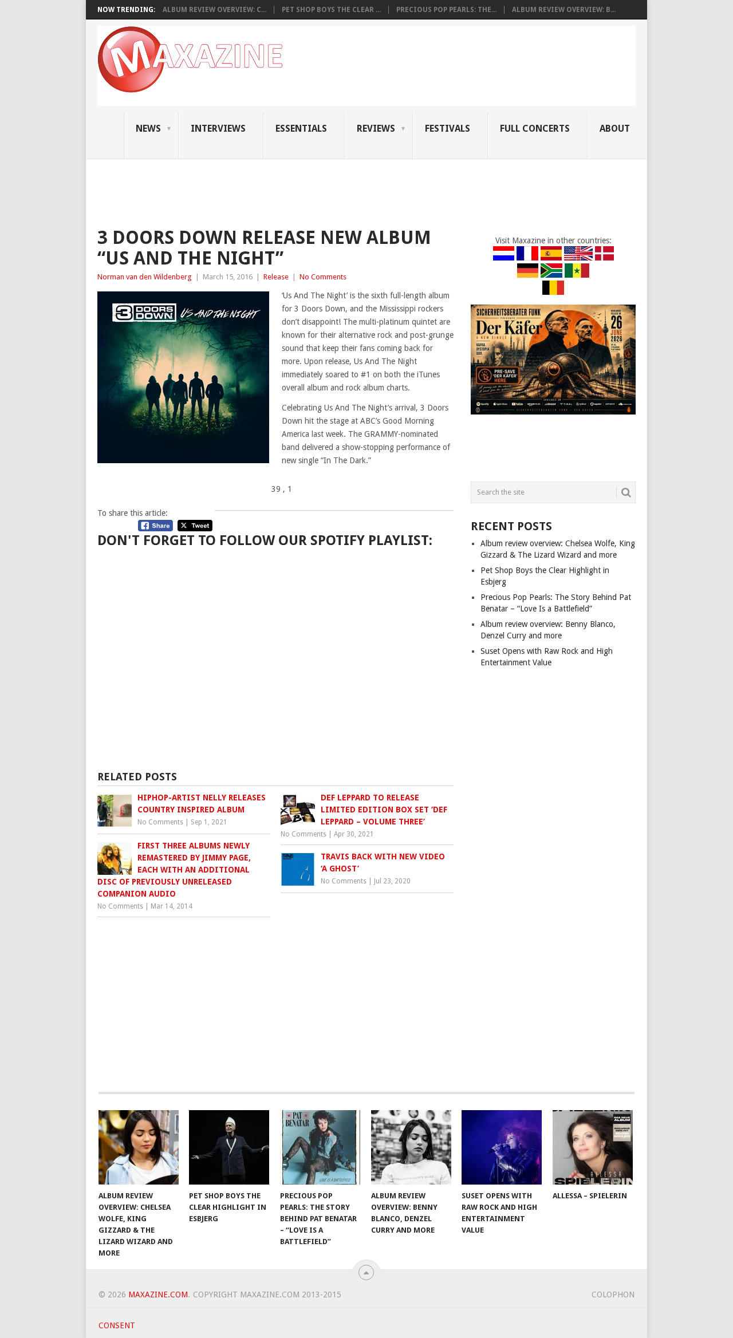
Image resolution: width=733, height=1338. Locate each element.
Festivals (447, 128)
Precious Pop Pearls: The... (446, 10)
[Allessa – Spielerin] (593, 1147)
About (615, 128)
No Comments (322, 277)
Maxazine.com (158, 1294)
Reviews (376, 128)
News (148, 128)
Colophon (613, 1294)
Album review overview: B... (564, 10)
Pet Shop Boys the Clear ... (331, 10)
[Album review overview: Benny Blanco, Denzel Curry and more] (411, 1147)
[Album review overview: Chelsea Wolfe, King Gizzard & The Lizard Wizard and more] (138, 1147)
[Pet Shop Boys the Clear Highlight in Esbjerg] (229, 1147)
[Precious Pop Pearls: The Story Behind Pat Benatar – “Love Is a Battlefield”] (320, 1147)
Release (276, 277)
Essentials (301, 128)
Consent (116, 1325)
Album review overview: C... (214, 10)
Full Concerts (535, 128)
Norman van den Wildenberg (144, 277)
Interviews (218, 128)
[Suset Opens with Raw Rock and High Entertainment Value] (502, 1147)
